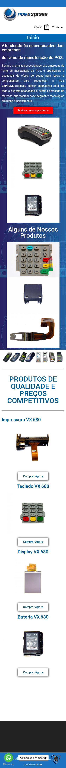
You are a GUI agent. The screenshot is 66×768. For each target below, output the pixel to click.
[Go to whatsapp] (8, 757)
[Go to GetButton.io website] (8, 764)
